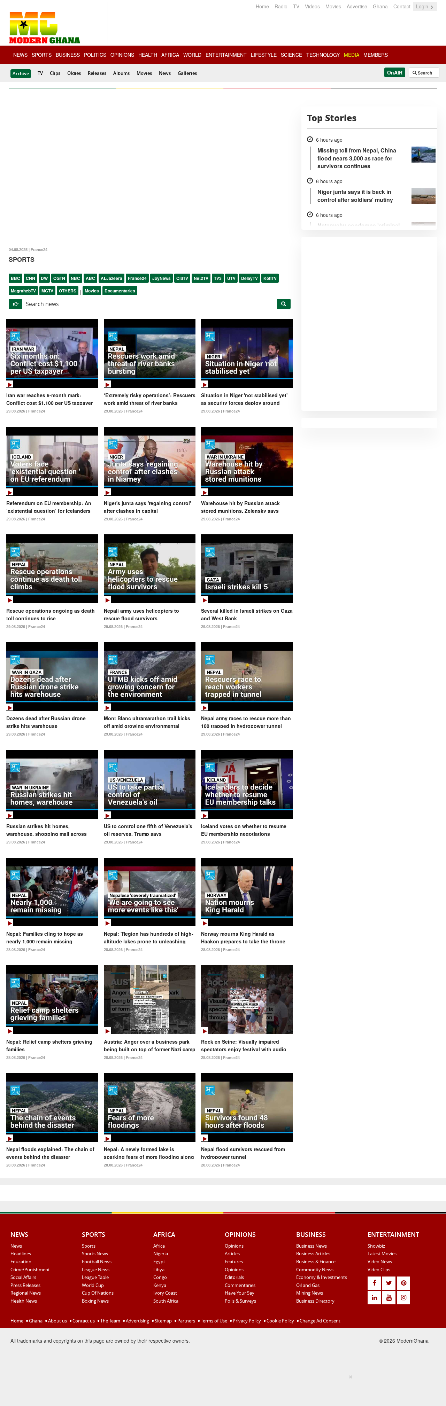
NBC (75, 278)
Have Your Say (239, 1293)
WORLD (192, 54)
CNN (30, 278)
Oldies (74, 73)
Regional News (25, 1293)
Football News (97, 1261)
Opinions (234, 1246)
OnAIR (394, 72)
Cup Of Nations (98, 1293)
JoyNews (161, 278)
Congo (160, 1277)
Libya (158, 1269)
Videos (312, 6)
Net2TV (201, 278)
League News (95, 1269)
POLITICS (95, 54)
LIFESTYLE (264, 54)
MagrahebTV (23, 291)
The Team (109, 1321)
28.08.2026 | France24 (25, 950)
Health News (23, 1301)
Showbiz (376, 1246)
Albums (121, 73)
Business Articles (313, 1253)
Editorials (234, 1277)
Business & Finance (316, 1261)
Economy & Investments (321, 1277)
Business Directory (315, 1301)
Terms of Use (213, 1321)
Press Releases (25, 1285)
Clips (55, 73)
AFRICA (170, 54)
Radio (281, 6)
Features (234, 1261)
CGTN (59, 278)
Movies (333, 6)
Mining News (309, 1293)
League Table (95, 1277)
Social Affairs (23, 1277)
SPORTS (42, 54)
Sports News (95, 1253)
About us (57, 1321)
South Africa (165, 1301)
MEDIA (351, 54)
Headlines (20, 1253)
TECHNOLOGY (323, 54)
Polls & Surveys (240, 1301)
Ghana (380, 6)
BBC (15, 278)
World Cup (93, 1285)
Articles (232, 1253)
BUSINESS (68, 54)
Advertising (137, 1321)
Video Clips (379, 1269)
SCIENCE (291, 54)
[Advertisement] (220, 1389)
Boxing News (95, 1301)
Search (424, 73)
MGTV (47, 291)
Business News (311, 1246)
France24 (137, 278)
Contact (401, 6)
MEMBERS (375, 54)
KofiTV (270, 278)
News (165, 73)
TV (296, 6)
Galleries (187, 73)
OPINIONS (122, 54)
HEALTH (147, 54)
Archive (21, 73)
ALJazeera (111, 278)
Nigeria (160, 1253)
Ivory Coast (165, 1293)
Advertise (357, 6)
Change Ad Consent (319, 1321)
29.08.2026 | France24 (25, 411)
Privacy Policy (246, 1321)
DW (44, 278)
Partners (185, 1321)
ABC (90, 278)
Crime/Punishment (30, 1269)
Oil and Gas (308, 1285)
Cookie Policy (280, 1321)
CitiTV (182, 278)
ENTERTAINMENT (226, 54)
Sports (88, 1246)
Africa (159, 1246)
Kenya (159, 1285)
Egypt (159, 1261)
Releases (97, 73)
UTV (231, 278)
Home (262, 6)
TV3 (218, 278)
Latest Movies (382, 1253)
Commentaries (240, 1285)
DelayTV (249, 278)
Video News (380, 1261)
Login (423, 6)
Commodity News (314, 1269)
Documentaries (120, 291)
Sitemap (163, 1321)
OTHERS (67, 291)
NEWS (20, 54)
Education (20, 1261)
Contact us (83, 1321)
